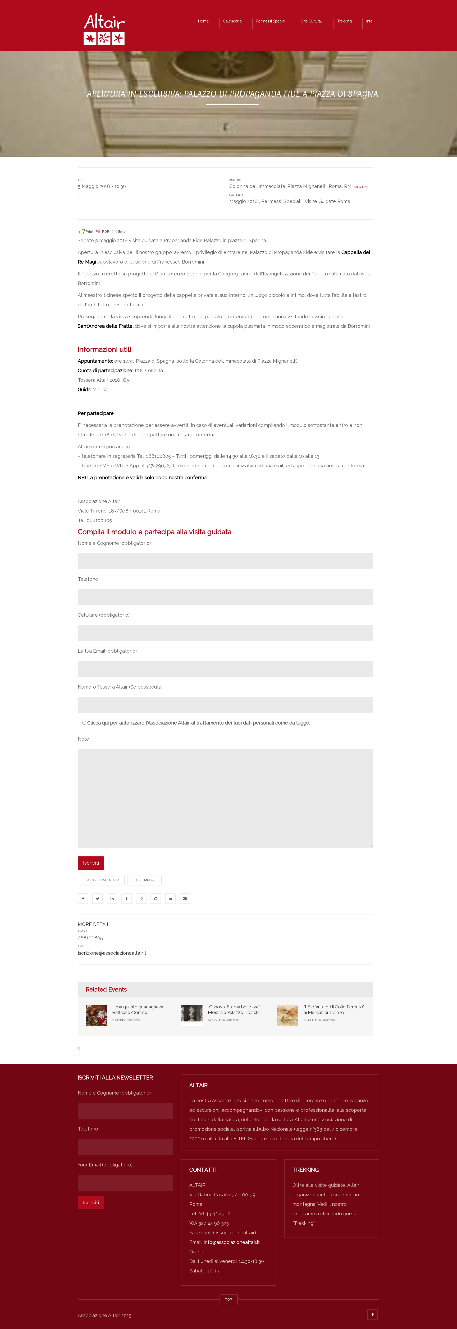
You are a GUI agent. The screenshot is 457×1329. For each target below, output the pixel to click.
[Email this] (185, 898)
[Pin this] (155, 898)
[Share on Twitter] (97, 898)
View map (361, 187)
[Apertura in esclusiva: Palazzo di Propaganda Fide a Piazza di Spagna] (104, 30)
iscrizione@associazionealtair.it (112, 953)
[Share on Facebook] (83, 898)
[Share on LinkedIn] (112, 898)
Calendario (232, 21)
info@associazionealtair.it (232, 1242)
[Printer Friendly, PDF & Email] (103, 231)
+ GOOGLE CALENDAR (101, 880)
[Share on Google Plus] (141, 898)
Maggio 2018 (243, 201)
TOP (228, 1300)
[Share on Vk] (170, 898)
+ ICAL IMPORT (144, 880)
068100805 (90, 937)
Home (203, 21)
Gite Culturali (312, 21)
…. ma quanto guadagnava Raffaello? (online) (137, 1009)
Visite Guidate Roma (327, 201)
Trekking (344, 21)
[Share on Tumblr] (126, 898)
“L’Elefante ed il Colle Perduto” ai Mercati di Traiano (334, 1009)
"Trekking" (304, 1223)
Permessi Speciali (271, 21)
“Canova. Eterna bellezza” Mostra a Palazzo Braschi (234, 1009)
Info (369, 21)
